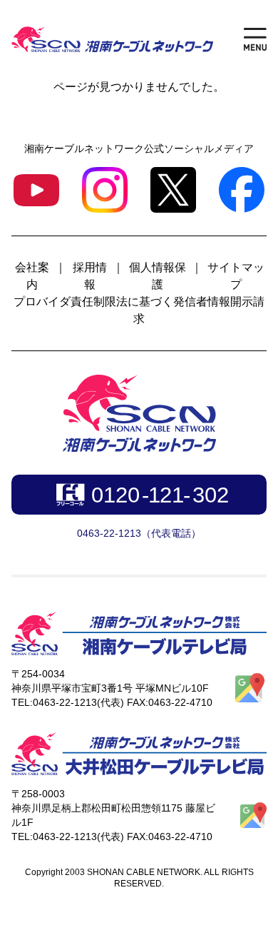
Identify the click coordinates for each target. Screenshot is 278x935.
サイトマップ (235, 275)
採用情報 (90, 275)
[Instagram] (105, 190)
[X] (173, 190)
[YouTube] (36, 190)
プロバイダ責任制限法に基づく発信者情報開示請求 (139, 310)
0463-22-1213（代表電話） (139, 533)
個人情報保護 (157, 275)
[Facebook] (241, 190)
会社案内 (32, 275)
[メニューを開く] (255, 39)
